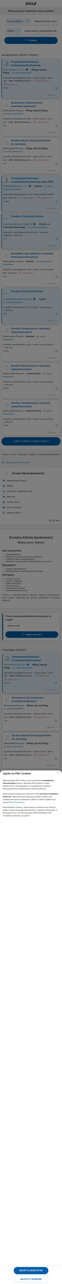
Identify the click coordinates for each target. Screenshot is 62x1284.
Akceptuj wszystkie (31, 1270)
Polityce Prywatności (16, 802)
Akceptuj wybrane (31, 1279)
